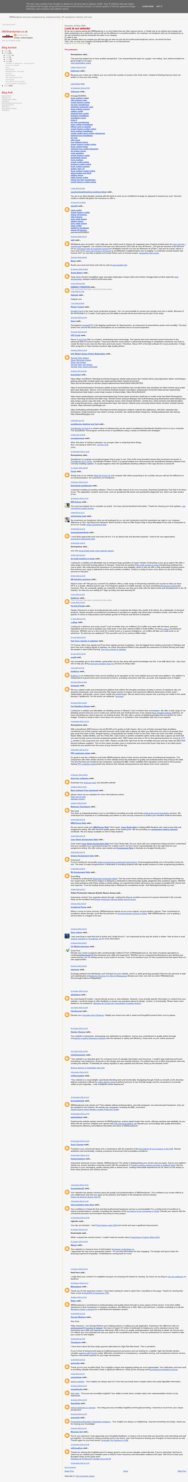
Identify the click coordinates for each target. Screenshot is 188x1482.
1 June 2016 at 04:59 (78, 188)
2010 (6, 51)
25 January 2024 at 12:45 (79, 1241)
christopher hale (78, 516)
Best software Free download (84, 790)
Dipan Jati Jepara (78, 362)
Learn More (148, 6)
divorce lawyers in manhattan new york (88, 1068)
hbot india (75, 1393)
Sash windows (10, 75)
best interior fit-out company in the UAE (156, 1149)
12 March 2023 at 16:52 (79, 787)
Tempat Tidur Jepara (80, 358)
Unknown (75, 71)
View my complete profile (11, 41)
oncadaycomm (78, 438)
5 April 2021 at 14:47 (77, 420)
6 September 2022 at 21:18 (80, 721)
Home (125, 1471)
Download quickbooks (81, 485)
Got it (159, 6)
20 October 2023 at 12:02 (79, 1028)
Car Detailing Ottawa (80, 706)
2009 (6, 53)
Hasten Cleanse (78, 1032)
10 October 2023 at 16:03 (79, 991)
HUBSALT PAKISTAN (80, 287)
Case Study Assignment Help (84, 839)
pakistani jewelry (78, 799)
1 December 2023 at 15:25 (79, 1185)
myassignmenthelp (80, 532)
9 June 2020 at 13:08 (78, 283)
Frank (73, 471)
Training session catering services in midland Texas (153, 1165)
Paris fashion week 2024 (107, 1225)
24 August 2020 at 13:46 (79, 332)
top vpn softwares (175, 1277)
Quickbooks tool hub (80, 428)
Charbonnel (76, 1011)
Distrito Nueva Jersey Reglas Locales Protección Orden (95, 1109)
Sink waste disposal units (14, 77)
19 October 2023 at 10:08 (79, 1007)
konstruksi (76, 375)
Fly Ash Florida (78, 606)
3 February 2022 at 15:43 (79, 482)
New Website (10, 69)
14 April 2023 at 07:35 (78, 819)
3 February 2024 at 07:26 (79, 1269)
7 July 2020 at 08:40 (77, 303)
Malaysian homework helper (105, 878)
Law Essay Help (78, 84)
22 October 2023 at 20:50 (79, 1051)
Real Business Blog (9, 108)
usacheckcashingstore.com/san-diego (89, 192)
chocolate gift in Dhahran (93, 1015)
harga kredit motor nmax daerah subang (96, 551)
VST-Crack (75, 335)
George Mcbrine (78, 1317)
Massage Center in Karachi (82, 1309)
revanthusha (77, 1389)
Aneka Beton (77, 273)
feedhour (75, 598)
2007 (6, 86)
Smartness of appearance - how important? (20, 63)
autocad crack (90, 783)
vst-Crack (82, 339)
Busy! (7, 67)
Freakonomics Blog (9, 99)
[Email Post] (88, 43)
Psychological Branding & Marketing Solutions (91, 1422)
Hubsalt (74, 295)
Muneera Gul (77, 1432)
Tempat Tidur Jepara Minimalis (84, 367)
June (8, 59)
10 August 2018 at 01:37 (79, 236)
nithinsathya (77, 1448)
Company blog (22, 35)
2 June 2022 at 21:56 (78, 594)
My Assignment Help (80, 872)
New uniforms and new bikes (15, 81)
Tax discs (9, 73)
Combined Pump (78, 907)
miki (73, 240)
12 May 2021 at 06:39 (78, 435)
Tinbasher (5, 110)
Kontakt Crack (77, 311)
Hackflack (5, 101)
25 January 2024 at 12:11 (79, 1229)
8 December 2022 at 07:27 (79, 750)
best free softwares (80, 778)
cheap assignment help (96, 525)
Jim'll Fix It (5, 107)
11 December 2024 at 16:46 (80, 1444)
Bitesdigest (76, 1286)
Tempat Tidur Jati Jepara (81, 364)
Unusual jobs (10, 79)
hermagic (75, 685)
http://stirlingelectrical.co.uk (12, 103)
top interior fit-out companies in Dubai (143, 1211)
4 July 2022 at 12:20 (77, 668)
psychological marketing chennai (163, 1369)
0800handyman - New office (15, 71)
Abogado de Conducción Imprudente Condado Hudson (117, 1003)
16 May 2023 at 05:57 (78, 889)
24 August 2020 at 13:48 (79, 350)
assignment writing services (164, 829)
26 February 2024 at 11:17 (79, 1283)
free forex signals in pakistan (84, 641)
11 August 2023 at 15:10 (79, 929)
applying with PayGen (88, 1353)
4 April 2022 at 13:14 (77, 512)
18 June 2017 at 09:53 (78, 202)
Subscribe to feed (8, 25)
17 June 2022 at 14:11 (78, 619)
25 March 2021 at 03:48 (79, 371)
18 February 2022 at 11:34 (79, 498)
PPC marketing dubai (80, 753)
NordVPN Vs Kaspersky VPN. (96, 1293)
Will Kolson (76, 502)
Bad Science (6, 96)
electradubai (76, 1117)
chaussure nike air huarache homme (93, 248)
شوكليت (74, 622)
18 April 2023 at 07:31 (78, 852)
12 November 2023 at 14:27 (80, 1097)
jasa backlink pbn (119, 265)
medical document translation (156, 813)
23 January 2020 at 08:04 (79, 269)
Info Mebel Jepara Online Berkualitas (88, 354)
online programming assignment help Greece (117, 862)
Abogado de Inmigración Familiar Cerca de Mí (91, 1459)
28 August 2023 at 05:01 (79, 966)
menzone (75, 969)
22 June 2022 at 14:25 (78, 637)
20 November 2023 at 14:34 (80, 1141)
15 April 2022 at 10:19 (78, 529)
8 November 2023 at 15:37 (79, 1072)
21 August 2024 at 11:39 (79, 1386)
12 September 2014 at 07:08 (80, 88)
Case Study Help (129, 827)
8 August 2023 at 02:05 (78, 903)
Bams (73, 261)
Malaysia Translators (80, 807)
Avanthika (75, 1403)
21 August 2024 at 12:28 (79, 1400)
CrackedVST (88, 325)
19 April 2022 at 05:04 (78, 543)
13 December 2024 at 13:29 (80, 1463)
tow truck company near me (102, 664)
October (9, 55)
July (7, 57)
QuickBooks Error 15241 (81, 461)
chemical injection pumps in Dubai (132, 913)
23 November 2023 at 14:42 (80, 1155)
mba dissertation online (81, 63)
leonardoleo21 (77, 1101)
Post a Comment (70, 1467)
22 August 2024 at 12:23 (79, 1414)
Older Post (182, 1471)
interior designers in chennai (83, 1407)
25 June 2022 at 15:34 (78, 654)
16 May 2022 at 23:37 (78, 555)
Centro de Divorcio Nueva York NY (86, 1197)
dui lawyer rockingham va (123, 1249)
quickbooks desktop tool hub (85, 424)
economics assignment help (83, 539)
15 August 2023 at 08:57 (79, 943)
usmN (73, 657)
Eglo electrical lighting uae (125, 1123)
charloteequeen (78, 1055)
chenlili (74, 206)
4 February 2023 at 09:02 (79, 775)
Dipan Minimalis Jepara (81, 360)
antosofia (75, 1363)
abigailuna (76, 995)
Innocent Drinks (7, 105)
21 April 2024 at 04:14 (78, 1360)
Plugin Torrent (77, 307)
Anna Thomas (77, 1144)
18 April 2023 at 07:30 (78, 836)
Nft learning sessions (81, 579)
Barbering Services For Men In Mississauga (108, 976)
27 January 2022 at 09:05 (79, 468)
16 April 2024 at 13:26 (78, 1313)
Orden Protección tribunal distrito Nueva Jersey (115, 899)
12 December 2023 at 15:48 (80, 1218)
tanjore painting (77, 1381)
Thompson (76, 1342)
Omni (73, 321)
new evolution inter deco (82, 1205)
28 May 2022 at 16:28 (78, 576)
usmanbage (76, 1377)
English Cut (6, 98)
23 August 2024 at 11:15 (79, 1428)
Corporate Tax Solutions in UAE (114, 1440)
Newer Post (69, 1471)
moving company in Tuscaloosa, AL (86, 939)
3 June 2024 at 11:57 (78, 1374)
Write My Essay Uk (102, 475)
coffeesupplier (77, 1076)
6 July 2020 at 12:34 (77, 291)
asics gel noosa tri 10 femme (98, 251)
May (7, 61)
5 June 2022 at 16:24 (78, 602)
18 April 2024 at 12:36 (78, 1339)
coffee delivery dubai (107, 1082)
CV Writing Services (80, 946)
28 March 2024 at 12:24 (79, 1297)
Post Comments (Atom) (85, 1476)
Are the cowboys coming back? (16, 83)
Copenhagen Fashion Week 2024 (145, 1237)
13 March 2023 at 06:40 (79, 803)
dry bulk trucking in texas (83, 558)
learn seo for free (78, 797)
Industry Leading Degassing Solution (90, 1038)
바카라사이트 (102, 445)
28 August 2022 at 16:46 (79, 682)
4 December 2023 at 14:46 (79, 1201)
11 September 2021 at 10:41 (80, 451)
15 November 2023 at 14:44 (80, 1114)
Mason (74, 1245)
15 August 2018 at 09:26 (79, 257)
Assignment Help (125, 848)
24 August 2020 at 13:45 (79, 317)
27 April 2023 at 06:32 (78, 869)
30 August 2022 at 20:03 (79, 703)
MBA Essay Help (78, 823)
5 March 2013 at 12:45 (78, 67)
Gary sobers (76, 932)
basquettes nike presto (149, 253)
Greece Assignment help (82, 856)
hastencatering (78, 1159)
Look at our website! (12, 65)
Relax (73, 1301)
